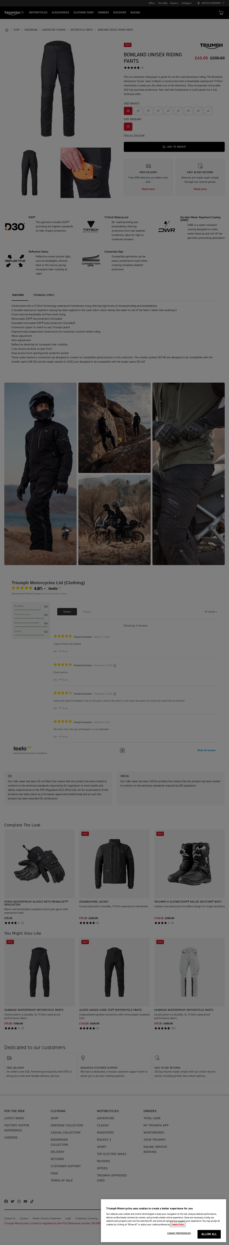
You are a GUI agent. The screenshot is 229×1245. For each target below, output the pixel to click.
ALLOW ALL (209, 1234)
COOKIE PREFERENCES (179, 1233)
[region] (163, 1220)
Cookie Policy (177, 1224)
